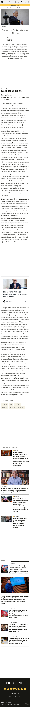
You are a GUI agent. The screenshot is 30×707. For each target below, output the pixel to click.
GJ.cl (27, 704)
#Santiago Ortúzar (17, 408)
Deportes (16, 496)
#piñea (17, 404)
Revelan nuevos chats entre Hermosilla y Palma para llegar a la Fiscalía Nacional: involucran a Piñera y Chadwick (20, 522)
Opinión (3, 8)
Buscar (26, 2)
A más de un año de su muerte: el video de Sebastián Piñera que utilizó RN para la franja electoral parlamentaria (14, 490)
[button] (2, 91)
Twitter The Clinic (5, 689)
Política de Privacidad (15, 697)
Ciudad (16, 450)
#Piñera (5, 408)
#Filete (4, 404)
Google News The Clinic (25, 689)
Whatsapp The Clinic (13, 689)
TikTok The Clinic (22, 689)
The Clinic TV (16, 689)
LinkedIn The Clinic (19, 689)
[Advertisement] (15, 259)
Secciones (28, 2)
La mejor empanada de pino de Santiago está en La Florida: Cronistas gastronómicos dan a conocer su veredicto (19, 641)
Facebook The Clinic (8, 689)
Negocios (12, 563)
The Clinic (8, 703)
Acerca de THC (15, 693)
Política (4, 486)
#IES (10, 404)
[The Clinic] (3, 2)
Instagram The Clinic (11, 689)
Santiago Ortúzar (10, 40)
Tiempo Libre (13, 622)
